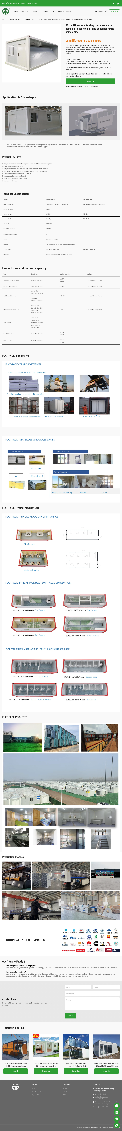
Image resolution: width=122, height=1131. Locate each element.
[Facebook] (4, 1117)
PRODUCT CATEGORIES (15, 19)
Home (4, 19)
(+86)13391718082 (103, 1107)
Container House (29, 19)
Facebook (113, 3)
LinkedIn (118, 3)
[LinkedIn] (10, 1117)
